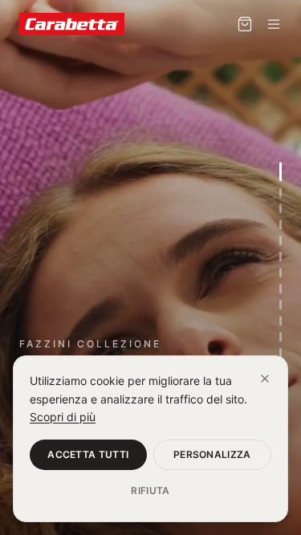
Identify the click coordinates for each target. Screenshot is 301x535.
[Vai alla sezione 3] (280, 208)
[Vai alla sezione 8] (280, 289)
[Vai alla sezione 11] (280, 337)
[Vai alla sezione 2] (280, 192)
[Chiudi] (264, 378)
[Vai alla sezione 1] (280, 171)
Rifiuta (150, 490)
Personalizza (212, 454)
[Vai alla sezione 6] (280, 256)
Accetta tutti (87, 454)
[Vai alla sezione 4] (280, 224)
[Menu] (274, 24)
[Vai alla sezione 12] (280, 353)
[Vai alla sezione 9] (280, 305)
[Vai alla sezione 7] (280, 273)
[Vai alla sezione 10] (280, 321)
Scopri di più (63, 417)
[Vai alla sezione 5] (280, 240)
